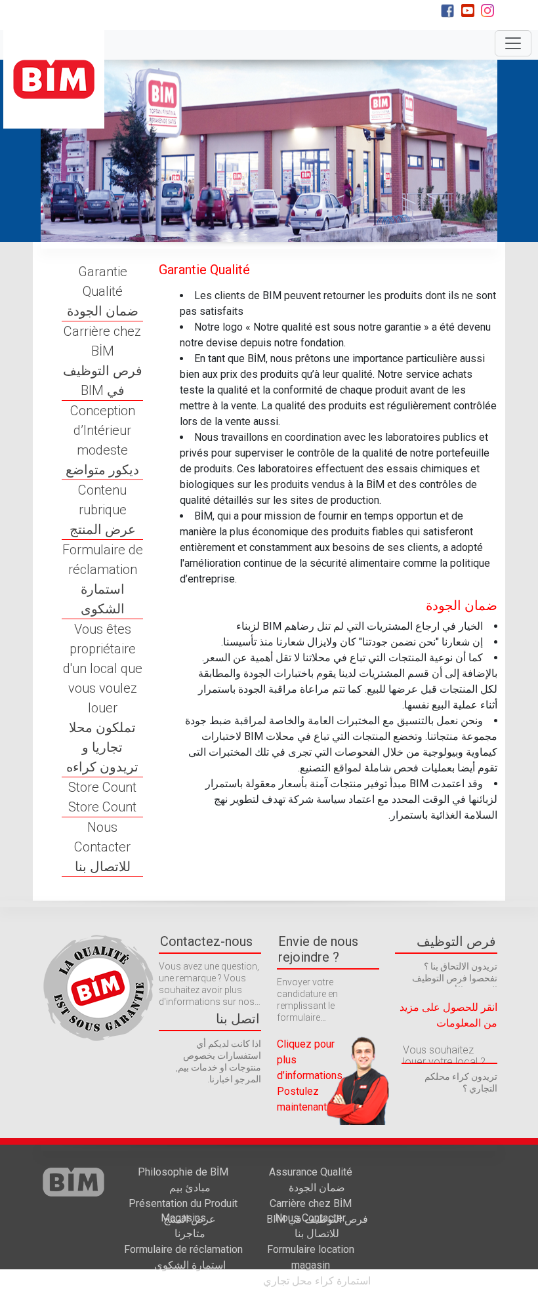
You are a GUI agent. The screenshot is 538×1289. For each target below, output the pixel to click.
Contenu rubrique (103, 509)
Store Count (102, 797)
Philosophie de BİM (183, 1180)
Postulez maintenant (302, 1099)
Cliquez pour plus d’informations (309, 1060)
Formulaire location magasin (317, 1265)
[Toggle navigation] (513, 43)
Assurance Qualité (310, 1180)
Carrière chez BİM (102, 360)
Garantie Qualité (102, 291)
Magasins (183, 1226)
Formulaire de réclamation (102, 579)
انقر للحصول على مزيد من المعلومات (448, 1015)
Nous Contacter (102, 846)
